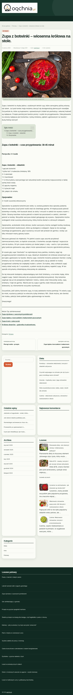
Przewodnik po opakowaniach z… (14, 427)
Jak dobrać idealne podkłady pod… (15, 418)
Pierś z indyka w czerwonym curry (12, 633)
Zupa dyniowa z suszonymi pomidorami (17, 314)
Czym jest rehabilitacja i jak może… (15, 432)
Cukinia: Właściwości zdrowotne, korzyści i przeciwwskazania (56, 520)
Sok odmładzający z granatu (11, 601)
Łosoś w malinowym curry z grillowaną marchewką (17, 680)
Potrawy (14, 26)
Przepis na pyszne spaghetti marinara (13, 609)
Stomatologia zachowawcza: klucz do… (16, 422)
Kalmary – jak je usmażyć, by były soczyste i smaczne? (19, 625)
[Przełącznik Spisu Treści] (31, 128)
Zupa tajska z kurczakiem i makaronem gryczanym (21, 318)
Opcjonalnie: (12, 135)
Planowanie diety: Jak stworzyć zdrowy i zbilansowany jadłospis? (59, 448)
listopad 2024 (8, 473)
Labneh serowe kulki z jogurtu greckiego (14, 586)
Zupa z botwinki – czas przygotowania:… (19, 131)
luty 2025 (7, 459)
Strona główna (6, 26)
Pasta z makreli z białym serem (11, 577)
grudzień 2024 (8, 468)
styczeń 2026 (8, 445)
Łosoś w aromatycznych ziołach (12, 664)
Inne (5, 550)
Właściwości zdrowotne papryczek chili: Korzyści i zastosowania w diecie (57, 504)
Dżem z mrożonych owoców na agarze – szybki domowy (19, 672)
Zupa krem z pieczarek (11, 321)
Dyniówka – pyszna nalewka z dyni (13, 656)
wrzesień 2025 (8, 450)
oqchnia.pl (36, 48)
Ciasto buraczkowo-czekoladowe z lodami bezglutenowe (20, 648)
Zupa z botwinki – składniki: (17, 133)
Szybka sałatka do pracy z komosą (13, 641)
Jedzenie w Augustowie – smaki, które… (16, 413)
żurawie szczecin (44, 477)
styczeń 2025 (8, 464)
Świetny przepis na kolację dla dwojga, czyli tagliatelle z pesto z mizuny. (24, 617)
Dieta (5, 546)
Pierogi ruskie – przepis (11, 344)
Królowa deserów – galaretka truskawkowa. (19, 325)
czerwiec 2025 (8, 454)
